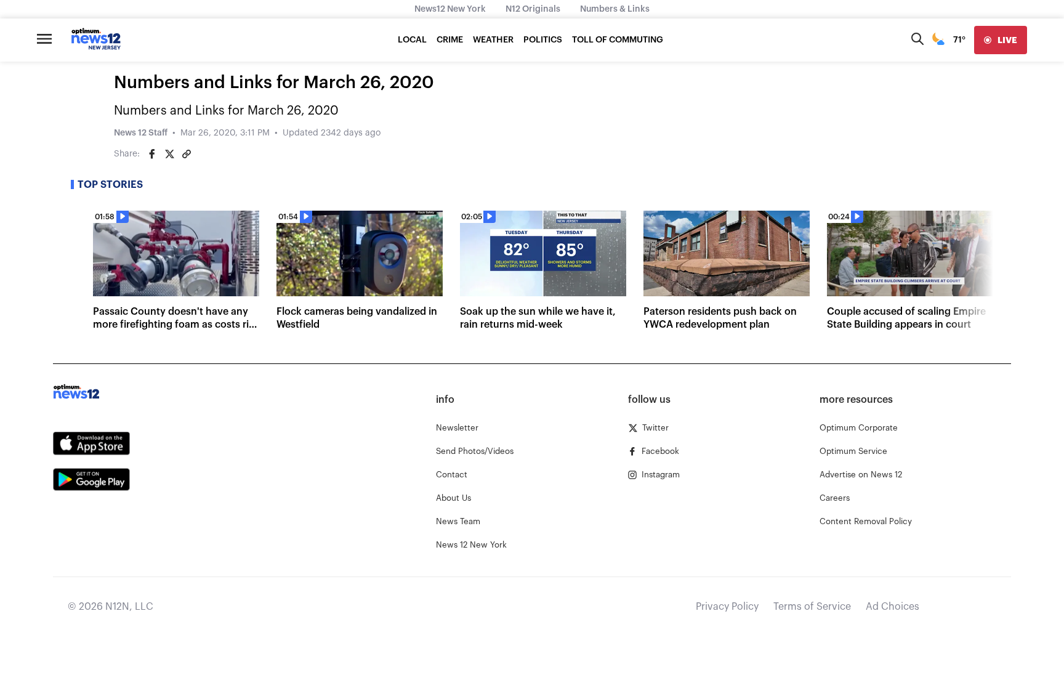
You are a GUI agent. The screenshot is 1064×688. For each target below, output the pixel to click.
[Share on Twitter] (169, 154)
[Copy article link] (186, 154)
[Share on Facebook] (152, 154)
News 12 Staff (140, 133)
